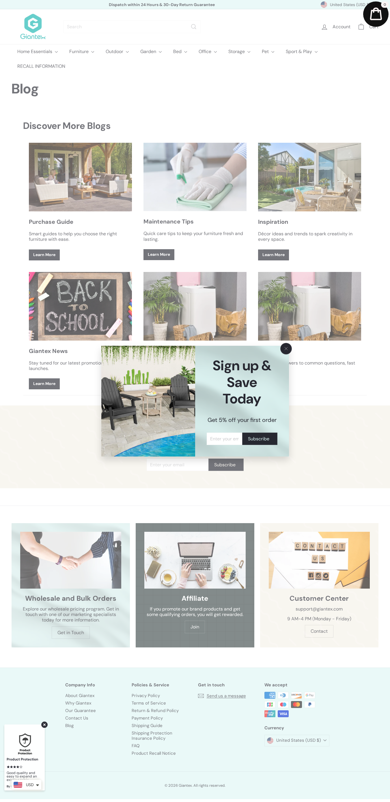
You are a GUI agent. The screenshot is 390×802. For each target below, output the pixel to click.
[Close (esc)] (286, 348)
